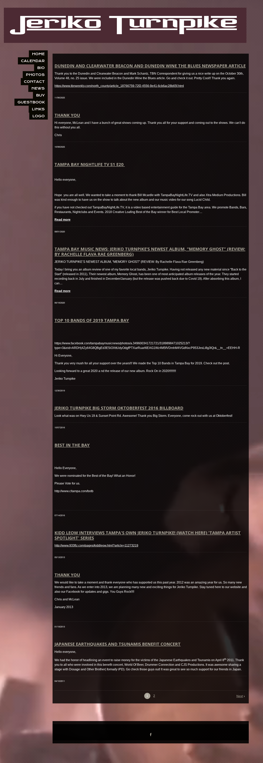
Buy (40, 95)
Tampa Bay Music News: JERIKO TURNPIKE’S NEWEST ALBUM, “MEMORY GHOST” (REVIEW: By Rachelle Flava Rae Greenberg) (149, 251)
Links (38, 109)
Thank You (67, 574)
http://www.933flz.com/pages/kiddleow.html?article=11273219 (96, 545)
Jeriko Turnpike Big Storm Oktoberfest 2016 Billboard (118, 408)
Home (38, 54)
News (38, 88)
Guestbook (31, 102)
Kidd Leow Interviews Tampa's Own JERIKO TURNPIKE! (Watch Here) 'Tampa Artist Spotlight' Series (147, 535)
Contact (34, 82)
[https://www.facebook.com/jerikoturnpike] (151, 734)
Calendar (33, 61)
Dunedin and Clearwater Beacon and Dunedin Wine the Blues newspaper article (150, 65)
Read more (62, 219)
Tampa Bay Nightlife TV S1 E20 (89, 164)
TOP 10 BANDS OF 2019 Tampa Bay (91, 320)
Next (239, 696)
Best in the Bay (72, 445)
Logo (38, 116)
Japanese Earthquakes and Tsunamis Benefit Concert (117, 644)
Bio (41, 68)
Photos (35, 75)
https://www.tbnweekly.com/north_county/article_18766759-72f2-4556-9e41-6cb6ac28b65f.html (119, 85)
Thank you (67, 115)
